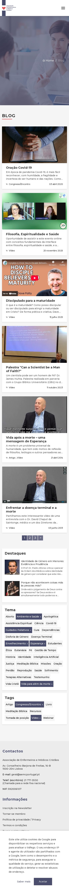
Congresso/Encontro (28, 704)
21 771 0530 (31, 780)
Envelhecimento (16, 643)
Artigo (9, 704)
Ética (9, 650)
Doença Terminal (41, 636)
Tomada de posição (17, 717)
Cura (36, 630)
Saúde (38, 670)
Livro (49, 704)
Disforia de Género (17, 636)
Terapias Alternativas (18, 677)
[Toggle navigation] (63, 8)
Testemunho (41, 677)
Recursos (35, 711)
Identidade (24, 656)
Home (49, 60)
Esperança (36, 643)
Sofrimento (51, 670)
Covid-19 (51, 623)
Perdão (10, 670)
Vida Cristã (12, 683)
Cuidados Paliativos (17, 630)
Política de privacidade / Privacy (22, 819)
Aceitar (43, 881)
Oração (58, 663)
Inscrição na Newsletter (17, 808)
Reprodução (24, 670)
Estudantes (55, 643)
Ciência (38, 623)
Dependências (51, 630)
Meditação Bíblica (27, 663)
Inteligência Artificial (46, 656)
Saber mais (23, 881)
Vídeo (35, 717)
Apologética (51, 616)
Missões (46, 663)
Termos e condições (15, 825)
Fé (30, 650)
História (10, 656)
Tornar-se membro (14, 813)
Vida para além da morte (35, 683)
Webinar (48, 717)
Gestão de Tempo (45, 650)
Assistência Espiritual (19, 623)
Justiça (10, 663)
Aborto (10, 616)
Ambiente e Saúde (28, 616)
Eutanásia (20, 650)
